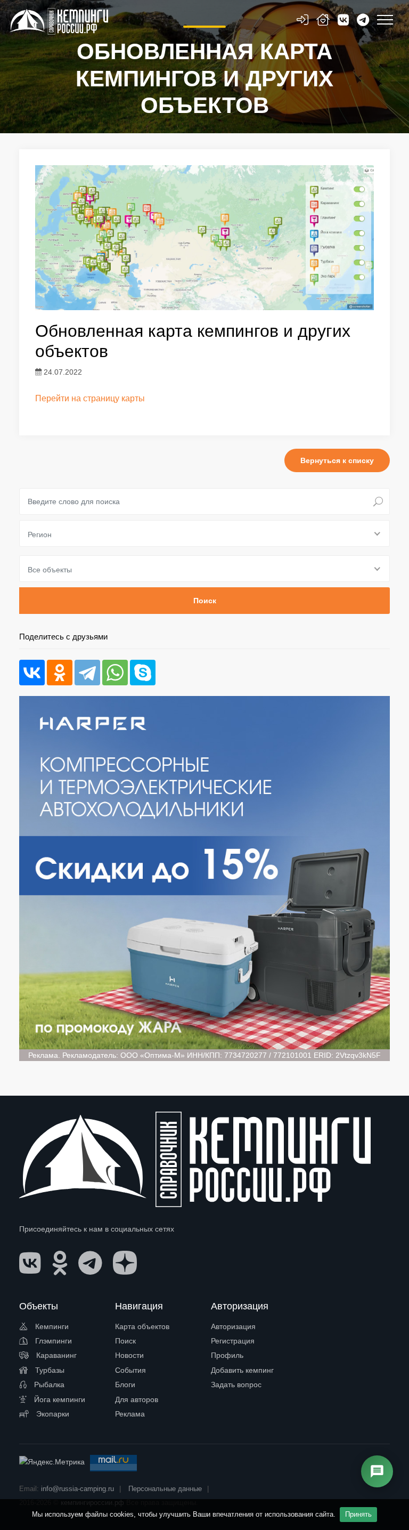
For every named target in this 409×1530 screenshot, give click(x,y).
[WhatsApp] (115, 672)
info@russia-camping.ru (77, 1489)
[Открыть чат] (377, 1471)
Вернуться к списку (337, 460)
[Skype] (143, 672)
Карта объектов (142, 1326)
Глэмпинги (52, 1341)
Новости (129, 1355)
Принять (358, 1514)
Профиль (227, 1355)
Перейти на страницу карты (90, 398)
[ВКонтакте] (32, 672)
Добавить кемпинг (242, 1370)
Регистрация (233, 1341)
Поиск (125, 1341)
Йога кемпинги (58, 1399)
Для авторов (136, 1399)
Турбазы (48, 1370)
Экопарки (51, 1414)
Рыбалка (48, 1384)
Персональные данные (165, 1489)
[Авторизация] (302, 22)
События (130, 1370)
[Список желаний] (323, 22)
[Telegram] (87, 672)
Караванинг (55, 1355)
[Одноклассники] (59, 672)
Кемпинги (51, 1326)
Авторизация (233, 1326)
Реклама (130, 1414)
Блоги (125, 1384)
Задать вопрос (236, 1384)
